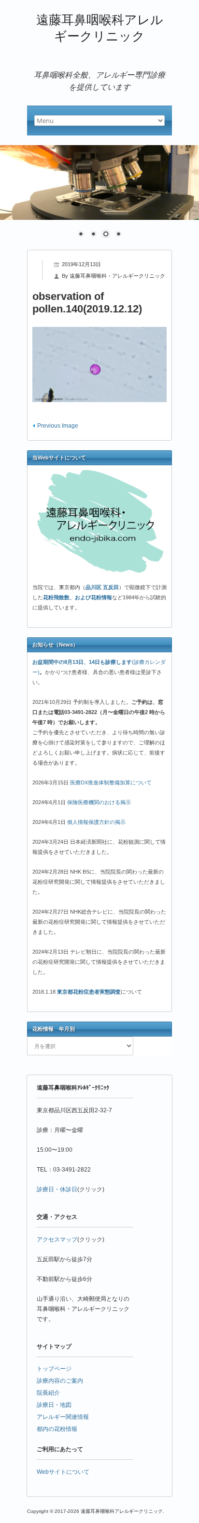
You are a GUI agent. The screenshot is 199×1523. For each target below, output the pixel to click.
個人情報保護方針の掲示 (96, 822)
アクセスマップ (57, 1239)
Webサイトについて (63, 1472)
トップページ (54, 1368)
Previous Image (57, 425)
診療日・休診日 (57, 1189)
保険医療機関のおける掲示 (99, 802)
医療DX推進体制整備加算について (111, 782)
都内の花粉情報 (57, 1429)
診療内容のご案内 (60, 1380)
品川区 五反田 (102, 587)
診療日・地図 (54, 1405)
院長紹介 (48, 1392)
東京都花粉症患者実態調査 (89, 992)
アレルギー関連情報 (63, 1417)
